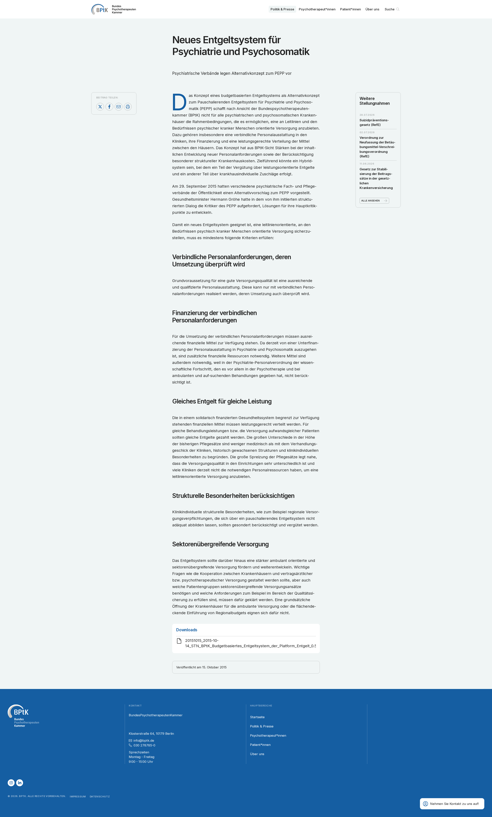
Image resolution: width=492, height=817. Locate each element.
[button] (452, 804)
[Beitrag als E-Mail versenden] (118, 107)
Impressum (78, 796)
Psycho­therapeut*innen (317, 9)
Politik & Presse (282, 9)
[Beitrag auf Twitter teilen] (100, 107)
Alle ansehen (370, 200)
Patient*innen (350, 9)
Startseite (257, 717)
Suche (390, 9)
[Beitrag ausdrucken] (128, 107)
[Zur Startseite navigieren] (113, 9)
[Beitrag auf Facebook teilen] (109, 107)
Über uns (372, 9)
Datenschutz (100, 796)
